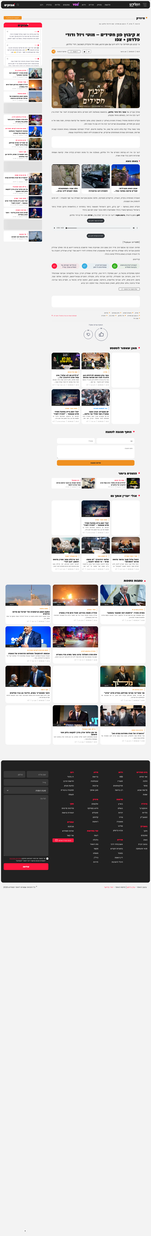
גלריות (57, 4)
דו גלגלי (70, 776)
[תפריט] (144, 4)
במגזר (120, 853)
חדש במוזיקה (115, 313)
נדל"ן (96, 857)
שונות (145, 794)
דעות (96, 835)
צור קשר (70, 835)
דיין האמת (119, 857)
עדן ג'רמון (131, 886)
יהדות (120, 812)
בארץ (120, 803)
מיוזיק (99, 4)
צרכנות (95, 785)
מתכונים (66, 4)
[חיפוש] (18, 4)
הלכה (145, 781)
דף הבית (137, 24)
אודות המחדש (68, 830)
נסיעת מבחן (69, 785)
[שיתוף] (7, 31)
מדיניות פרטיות (68, 808)
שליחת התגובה (96, 463)
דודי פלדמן (121, 315)
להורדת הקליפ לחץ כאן (95, 235)
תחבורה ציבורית (67, 790)
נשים (145, 839)
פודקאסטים (118, 785)
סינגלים (95, 812)
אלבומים (95, 803)
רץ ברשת (119, 790)
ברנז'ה (49, 4)
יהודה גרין (112, 315)
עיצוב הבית (142, 844)
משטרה (120, 821)
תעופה (71, 794)
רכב (41, 4)
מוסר (145, 785)
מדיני (121, 817)
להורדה (103, 315)
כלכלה (95, 839)
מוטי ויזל (135, 318)
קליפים (106, 313)
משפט (95, 853)
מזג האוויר (94, 844)
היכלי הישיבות (117, 862)
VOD (76, 4)
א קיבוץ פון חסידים (133, 315)
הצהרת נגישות (68, 812)
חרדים (91, 4)
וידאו (84, 4)
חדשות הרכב (68, 781)
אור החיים (143, 776)
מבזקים (71, 826)
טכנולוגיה (94, 781)
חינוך (145, 830)
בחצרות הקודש (127, 313)
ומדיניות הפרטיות (15, 858)
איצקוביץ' (143, 808)
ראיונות (95, 821)
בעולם (120, 808)
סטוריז (120, 781)
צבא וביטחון (118, 830)
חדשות (107, 4)
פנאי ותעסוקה (141, 848)
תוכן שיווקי (94, 790)
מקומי (96, 848)
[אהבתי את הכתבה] (101, 334)
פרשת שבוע (142, 790)
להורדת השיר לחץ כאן (96, 220)
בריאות (95, 776)
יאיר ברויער (108, 886)
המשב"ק (143, 817)
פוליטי (120, 826)
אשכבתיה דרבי (117, 844)
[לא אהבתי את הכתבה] (88, 334)
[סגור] (25, 1231)
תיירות (95, 862)
